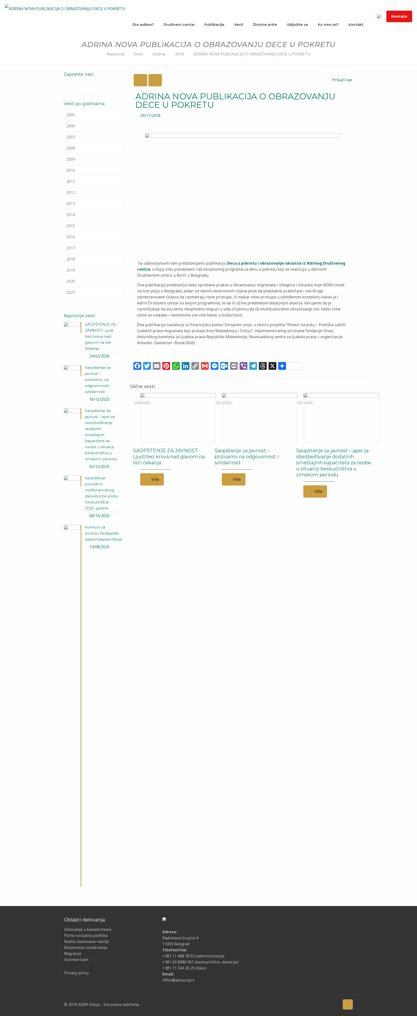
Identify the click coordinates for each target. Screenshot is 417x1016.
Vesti (138, 54)
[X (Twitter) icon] (305, 1004)
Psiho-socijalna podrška (86, 935)
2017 (70, 248)
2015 (70, 225)
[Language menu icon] (379, 16)
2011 (70, 181)
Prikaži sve (342, 79)
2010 (70, 170)
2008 (70, 148)
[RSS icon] (335, 1004)
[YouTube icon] (312, 1004)
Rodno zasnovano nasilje (86, 941)
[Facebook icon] (297, 1004)
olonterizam (78, 959)
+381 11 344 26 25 (178, 968)
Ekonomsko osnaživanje (86, 947)
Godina (159, 54)
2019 (70, 270)
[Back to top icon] (348, 1004)
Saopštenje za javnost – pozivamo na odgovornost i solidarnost (247, 457)
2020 (70, 281)
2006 (70, 126)
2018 (179, 54)
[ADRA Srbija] (65, 8)
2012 (70, 192)
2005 (70, 114)
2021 (70, 292)
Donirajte (399, 16)
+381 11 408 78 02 (179, 956)
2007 (70, 137)
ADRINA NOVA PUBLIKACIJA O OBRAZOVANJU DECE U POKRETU (251, 54)
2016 (70, 237)
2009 (70, 159)
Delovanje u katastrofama (87, 929)
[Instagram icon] (327, 1004)
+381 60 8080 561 (178, 962)
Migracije (72, 953)
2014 (70, 214)
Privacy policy (76, 972)
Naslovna (115, 54)
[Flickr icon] (320, 1004)
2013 (70, 203)
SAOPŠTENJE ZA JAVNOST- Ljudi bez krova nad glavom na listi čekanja (169, 457)
